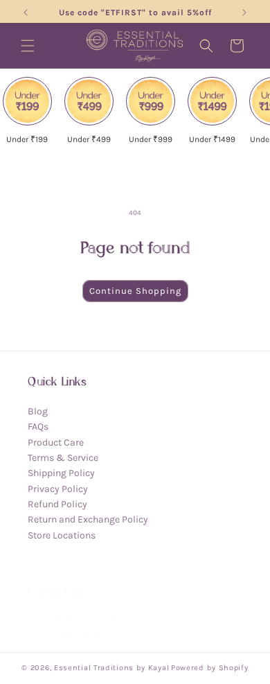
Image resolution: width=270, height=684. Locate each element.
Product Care (56, 442)
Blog (38, 411)
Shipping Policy (61, 473)
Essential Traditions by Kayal (111, 667)
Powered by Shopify (210, 667)
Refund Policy (57, 504)
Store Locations (62, 535)
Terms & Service (63, 458)
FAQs (38, 426)
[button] (27, 45)
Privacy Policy (58, 489)
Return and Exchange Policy (88, 519)
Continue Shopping (135, 291)
